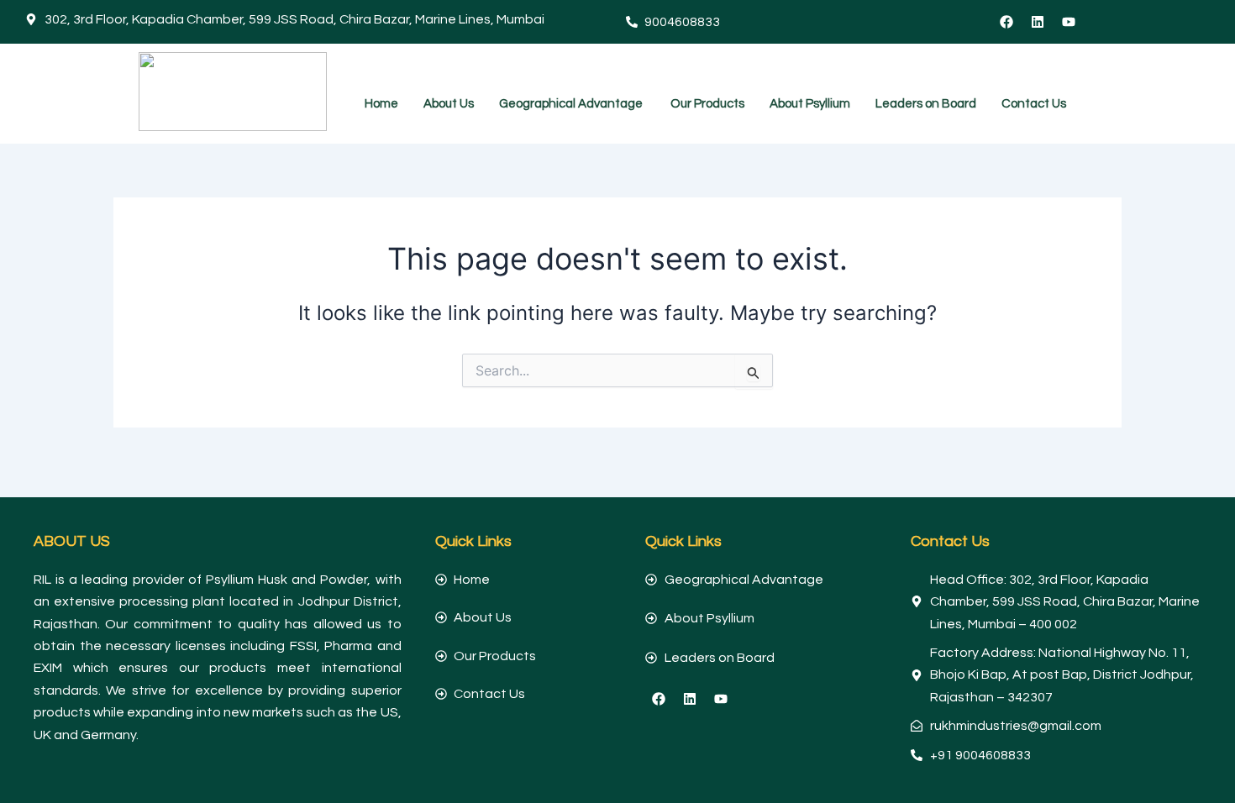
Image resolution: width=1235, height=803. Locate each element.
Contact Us (1033, 103)
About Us (448, 103)
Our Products (707, 103)
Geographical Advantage (572, 103)
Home (381, 103)
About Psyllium (810, 103)
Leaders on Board (925, 103)
